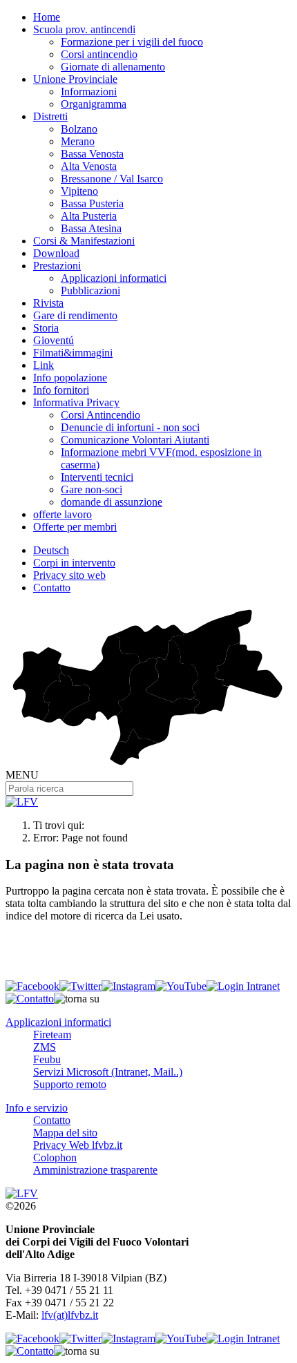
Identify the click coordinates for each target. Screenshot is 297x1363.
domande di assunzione (111, 502)
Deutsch (51, 550)
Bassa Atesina (91, 228)
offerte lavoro (62, 514)
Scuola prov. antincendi (84, 29)
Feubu (47, 1059)
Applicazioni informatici (113, 278)
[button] (76, 999)
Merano (78, 141)
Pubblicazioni (90, 290)
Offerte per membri (75, 527)
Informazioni (89, 91)
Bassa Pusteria (92, 203)
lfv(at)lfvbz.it (69, 1315)
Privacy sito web (69, 575)
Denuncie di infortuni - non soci (130, 427)
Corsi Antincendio (100, 415)
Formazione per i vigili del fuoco (132, 42)
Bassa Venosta (92, 154)
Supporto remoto (69, 1084)
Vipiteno (79, 191)
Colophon (55, 1157)
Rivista (48, 303)
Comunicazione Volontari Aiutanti (135, 440)
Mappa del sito (65, 1132)
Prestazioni (57, 265)
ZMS (44, 1047)
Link (43, 365)
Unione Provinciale (75, 79)
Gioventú (53, 340)
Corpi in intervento (74, 563)
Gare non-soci (91, 489)
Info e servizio (37, 1108)
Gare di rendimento (75, 315)
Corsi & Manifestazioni (84, 241)
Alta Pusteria (89, 216)
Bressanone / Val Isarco (112, 178)
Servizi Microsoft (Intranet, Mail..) (107, 1072)
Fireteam (52, 1034)
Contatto (51, 587)
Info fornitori (61, 390)
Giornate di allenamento (113, 67)
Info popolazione (70, 377)
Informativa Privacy (76, 402)
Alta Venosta (89, 166)
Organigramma (93, 104)
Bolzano (79, 129)
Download (56, 253)
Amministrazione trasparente (95, 1170)
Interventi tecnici (97, 477)
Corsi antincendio (99, 54)
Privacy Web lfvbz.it (77, 1145)
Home (46, 17)
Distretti (50, 116)
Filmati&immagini (73, 353)
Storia (46, 328)
